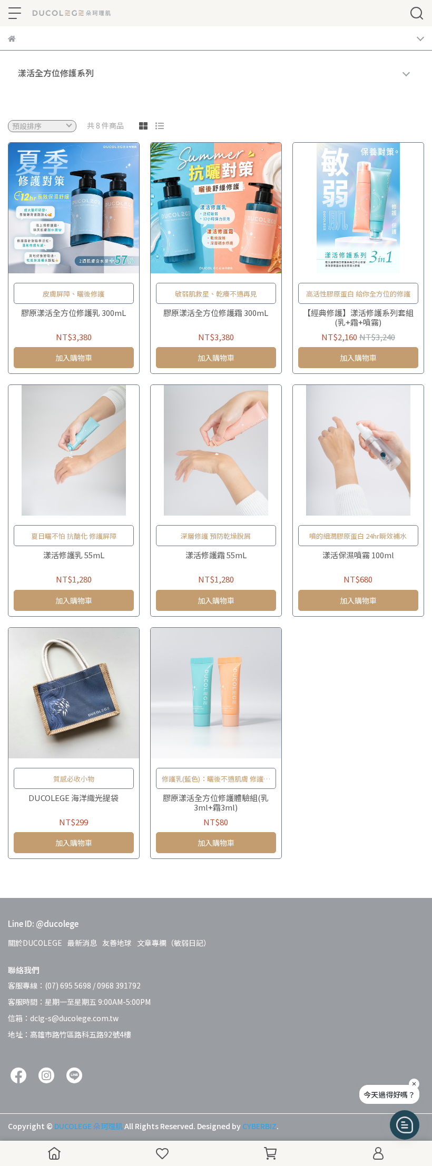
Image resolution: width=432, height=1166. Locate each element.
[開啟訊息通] (404, 1125)
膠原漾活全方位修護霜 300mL (215, 313)
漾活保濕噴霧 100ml (358, 555)
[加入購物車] (89, 208)
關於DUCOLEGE (35, 942)
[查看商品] (59, 208)
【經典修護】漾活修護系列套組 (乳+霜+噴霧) (358, 317)
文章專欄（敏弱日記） (174, 942)
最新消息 (82, 942)
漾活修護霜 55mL (216, 555)
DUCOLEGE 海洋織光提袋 (73, 798)
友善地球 (117, 942)
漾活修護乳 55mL (73, 555)
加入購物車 (73, 357)
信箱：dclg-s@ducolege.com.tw (63, 1018)
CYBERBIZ (259, 1126)
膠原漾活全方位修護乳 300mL (73, 313)
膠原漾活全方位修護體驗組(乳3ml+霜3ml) (216, 802)
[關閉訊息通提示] (414, 1084)
